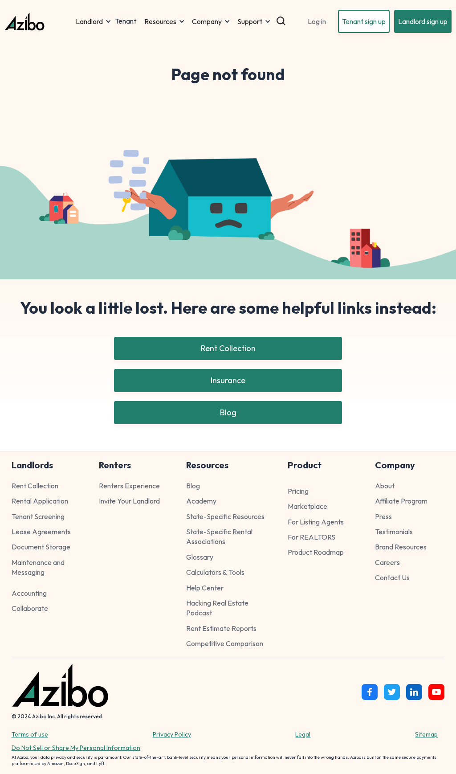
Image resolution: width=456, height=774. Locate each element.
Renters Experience (129, 485)
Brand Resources (401, 546)
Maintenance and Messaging (38, 567)
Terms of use (30, 734)
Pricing (298, 491)
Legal (302, 734)
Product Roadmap (316, 552)
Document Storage (41, 546)
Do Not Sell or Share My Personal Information (76, 748)
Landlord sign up (423, 21)
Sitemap (426, 734)
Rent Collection (228, 348)
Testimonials (394, 531)
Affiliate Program (401, 500)
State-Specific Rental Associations (219, 536)
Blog (228, 412)
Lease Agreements (41, 531)
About (385, 485)
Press (383, 516)
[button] (93, 21)
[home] (38, 21)
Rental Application (40, 500)
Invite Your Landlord (129, 500)
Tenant (125, 21)
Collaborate (30, 608)
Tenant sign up (364, 21)
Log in (317, 21)
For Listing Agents (316, 521)
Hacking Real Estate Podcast (217, 607)
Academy (201, 500)
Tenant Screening (38, 516)
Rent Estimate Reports (221, 628)
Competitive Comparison (224, 643)
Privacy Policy (172, 734)
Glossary (199, 557)
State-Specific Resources (225, 516)
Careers (387, 562)
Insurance (228, 380)
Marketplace (307, 506)
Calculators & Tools (215, 572)
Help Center (205, 587)
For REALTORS (311, 536)
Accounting (29, 593)
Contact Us (392, 577)
